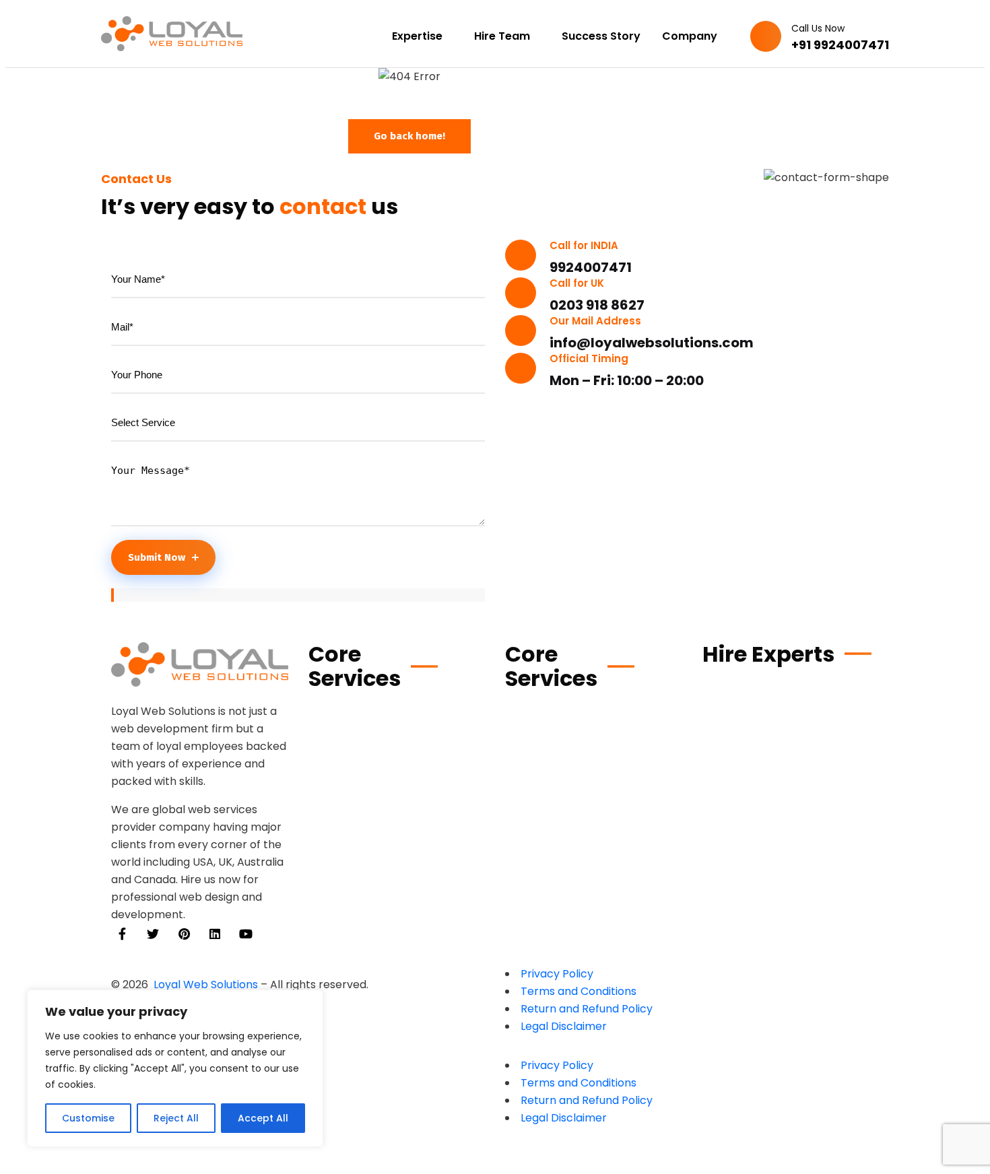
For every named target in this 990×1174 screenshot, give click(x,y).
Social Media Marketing (573, 848)
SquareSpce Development (382, 855)
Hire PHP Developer (755, 757)
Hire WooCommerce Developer (790, 709)
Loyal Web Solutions (206, 984)
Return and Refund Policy (587, 1008)
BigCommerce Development (389, 782)
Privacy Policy (557, 973)
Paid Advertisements (565, 872)
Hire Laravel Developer (766, 806)
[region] (175, 1068)
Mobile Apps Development (579, 734)
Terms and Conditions (578, 991)
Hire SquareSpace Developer (783, 854)
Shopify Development (370, 734)
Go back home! (409, 136)
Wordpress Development (379, 807)
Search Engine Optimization (585, 824)
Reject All (176, 1118)
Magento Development (374, 758)
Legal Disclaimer (564, 1026)
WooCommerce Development (393, 710)
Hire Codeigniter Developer (779, 830)
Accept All (263, 1118)
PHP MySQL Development (378, 831)
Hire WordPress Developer (775, 685)
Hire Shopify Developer (766, 733)
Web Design (538, 800)
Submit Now (156, 557)
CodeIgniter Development (383, 879)
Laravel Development (566, 710)
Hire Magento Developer (771, 782)
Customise (88, 1118)
